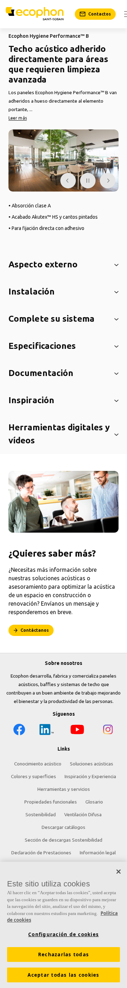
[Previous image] (68, 180)
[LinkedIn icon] (47, 730)
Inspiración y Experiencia (90, 776)
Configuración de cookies (63, 934)
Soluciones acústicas (91, 763)
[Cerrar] (118, 871)
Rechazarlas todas (63, 954)
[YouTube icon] (77, 730)
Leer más (17, 118)
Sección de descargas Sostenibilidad (63, 840)
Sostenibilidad (40, 814)
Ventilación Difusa (83, 814)
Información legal (98, 852)
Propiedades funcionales (50, 802)
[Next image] (107, 180)
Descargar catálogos (63, 827)
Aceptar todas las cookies (63, 975)
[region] (63, 925)
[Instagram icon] (108, 730)
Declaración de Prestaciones (41, 852)
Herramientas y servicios (63, 789)
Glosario (94, 802)
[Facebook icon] (19, 730)
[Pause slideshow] (88, 180)
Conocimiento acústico (37, 763)
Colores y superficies (33, 776)
